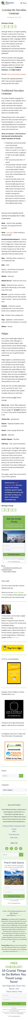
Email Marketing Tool (16, 561)
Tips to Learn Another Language (16, 74)
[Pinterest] (16, 848)
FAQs (14, 831)
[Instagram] (20, 848)
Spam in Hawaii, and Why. (9, 571)
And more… (16, 637)
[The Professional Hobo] (7, 3)
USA (4, 566)
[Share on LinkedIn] (14, 26)
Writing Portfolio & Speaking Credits (14, 826)
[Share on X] (7, 26)
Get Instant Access (14, 896)
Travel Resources (14, 834)
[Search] (21, 776)
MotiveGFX (19, 915)
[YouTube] (6, 848)
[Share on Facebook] (3, 26)
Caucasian (10, 232)
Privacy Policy (21, 559)
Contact (14, 829)
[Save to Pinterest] (10, 26)
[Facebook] (11, 848)
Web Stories (14, 837)
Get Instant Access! (14, 1004)
